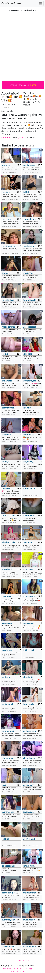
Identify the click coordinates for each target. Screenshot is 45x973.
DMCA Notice (15, 971)
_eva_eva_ (28, 542)
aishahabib (7, 381)
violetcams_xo (29, 839)
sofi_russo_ (28, 462)
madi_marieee (8, 246)
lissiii (4, 785)
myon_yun (28, 273)
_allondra (27, 354)
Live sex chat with (23, 85)
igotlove (6, 165)
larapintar (27, 408)
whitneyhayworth (29, 731)
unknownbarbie (29, 515)
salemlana (7, 623)
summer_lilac (8, 920)
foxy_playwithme (29, 300)
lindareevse (28, 435)
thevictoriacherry (8, 947)
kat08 (26, 192)
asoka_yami (7, 704)
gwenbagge (29, 920)
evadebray (7, 650)
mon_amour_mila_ (29, 596)
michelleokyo (29, 488)
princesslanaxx (8, 866)
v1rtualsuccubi (29, 758)
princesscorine (8, 515)
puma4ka (6, 488)
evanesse (6, 435)
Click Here (6, 137)
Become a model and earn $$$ (17, 968)
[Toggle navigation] (40, 3)
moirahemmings (29, 893)
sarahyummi (8, 731)
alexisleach (7, 569)
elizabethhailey (8, 542)
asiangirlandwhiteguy (29, 219)
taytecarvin (28, 812)
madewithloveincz (29, 947)
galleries (22, 137)
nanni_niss (28, 569)
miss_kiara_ (7, 219)
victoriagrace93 (29, 327)
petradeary (28, 785)
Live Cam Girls (22, 960)
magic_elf (6, 192)
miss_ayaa (6, 596)
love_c (5, 354)
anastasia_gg (29, 246)
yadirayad (6, 677)
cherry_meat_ (8, 758)
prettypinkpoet (8, 893)
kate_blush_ (29, 866)
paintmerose (8, 812)
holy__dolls (28, 704)
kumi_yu (6, 462)
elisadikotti (28, 677)
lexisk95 (5, 839)
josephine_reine (29, 381)
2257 (25, 971)
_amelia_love (8, 300)
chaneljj (5, 273)
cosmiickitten (8, 408)
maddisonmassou (8, 327)
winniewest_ (29, 623)
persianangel (29, 165)
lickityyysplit (29, 650)
